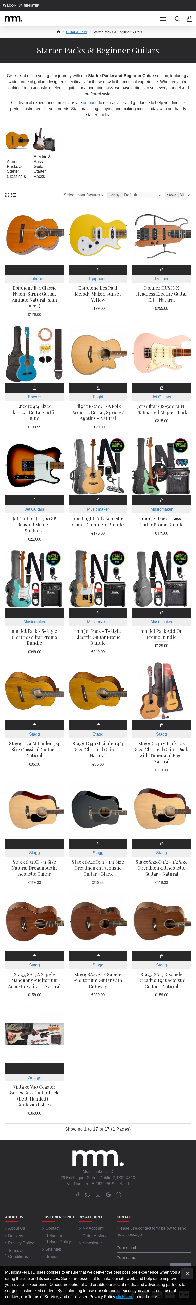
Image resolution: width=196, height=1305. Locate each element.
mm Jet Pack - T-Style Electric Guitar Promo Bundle (98, 637)
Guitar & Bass (76, 32)
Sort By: (114, 195)
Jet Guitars (161, 397)
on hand (90, 102)
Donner (161, 278)
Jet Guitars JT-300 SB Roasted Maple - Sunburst (34, 525)
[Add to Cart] (34, 270)
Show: (171, 195)
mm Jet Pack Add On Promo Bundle (161, 634)
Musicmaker (98, 509)
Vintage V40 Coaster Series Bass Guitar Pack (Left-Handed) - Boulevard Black (34, 1096)
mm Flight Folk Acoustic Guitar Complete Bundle (98, 521)
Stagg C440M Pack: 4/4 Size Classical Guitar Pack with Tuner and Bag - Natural (161, 752)
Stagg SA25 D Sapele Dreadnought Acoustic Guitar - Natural (161, 980)
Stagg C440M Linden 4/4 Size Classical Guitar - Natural (97, 749)
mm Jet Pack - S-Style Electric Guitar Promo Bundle (34, 637)
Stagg (34, 734)
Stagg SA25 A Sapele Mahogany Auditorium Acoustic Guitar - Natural (34, 980)
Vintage (34, 1077)
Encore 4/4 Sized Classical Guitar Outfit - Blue (34, 412)
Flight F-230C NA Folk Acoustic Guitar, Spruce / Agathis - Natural (98, 412)
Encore (34, 397)
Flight (98, 397)
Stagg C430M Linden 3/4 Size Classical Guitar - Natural (34, 749)
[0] (189, 18)
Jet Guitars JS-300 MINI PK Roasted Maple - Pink (161, 409)
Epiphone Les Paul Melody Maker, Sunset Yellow (98, 294)
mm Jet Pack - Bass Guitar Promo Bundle (161, 521)
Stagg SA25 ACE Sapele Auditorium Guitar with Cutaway (98, 980)
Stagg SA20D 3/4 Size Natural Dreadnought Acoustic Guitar (34, 868)
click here (124, 1297)
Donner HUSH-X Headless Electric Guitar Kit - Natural (161, 294)
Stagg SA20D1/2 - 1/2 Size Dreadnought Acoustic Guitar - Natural (162, 868)
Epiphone (34, 278)
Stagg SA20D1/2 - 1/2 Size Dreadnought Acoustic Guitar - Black (98, 868)
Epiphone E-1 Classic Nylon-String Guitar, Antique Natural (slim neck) (34, 297)
